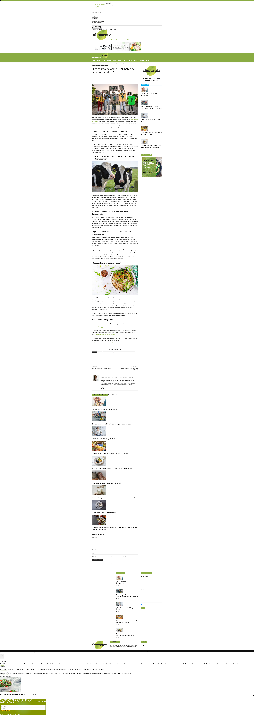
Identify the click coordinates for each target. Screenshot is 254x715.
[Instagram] (109, 2)
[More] (141, 360)
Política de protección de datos (156, 651)
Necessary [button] (2, 665)
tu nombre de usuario (96, 12)
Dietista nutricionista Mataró (98, 576)
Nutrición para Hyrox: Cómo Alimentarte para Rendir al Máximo (112, 424)
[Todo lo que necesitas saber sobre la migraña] (115, 475)
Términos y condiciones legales (143, 651)
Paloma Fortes (96, 74)
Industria (105, 65)
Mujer (114, 60)
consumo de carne (117, 352)
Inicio (93, 63)
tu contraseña (95, 16)
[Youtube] (113, 2)
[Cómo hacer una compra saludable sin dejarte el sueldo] (115, 446)
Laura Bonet (2, 695)
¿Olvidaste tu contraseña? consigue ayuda (101, 19)
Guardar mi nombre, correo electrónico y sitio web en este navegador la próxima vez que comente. (114, 556)
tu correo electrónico (96, 26)
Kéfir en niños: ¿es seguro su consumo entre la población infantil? (113, 498)
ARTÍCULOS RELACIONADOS (100, 394)
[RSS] (111, 2)
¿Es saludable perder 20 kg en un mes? (104, 439)
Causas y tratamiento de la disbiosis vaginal (101, 368)
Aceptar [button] (37, 652)
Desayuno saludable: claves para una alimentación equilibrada (112, 468)
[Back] (116, 2)
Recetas (125, 60)
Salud (98, 60)
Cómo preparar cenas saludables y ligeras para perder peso (18, 694)
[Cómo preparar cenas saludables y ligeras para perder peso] (127, 684)
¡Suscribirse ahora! (5, 710)
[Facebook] (102, 388)
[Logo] (96, 58)
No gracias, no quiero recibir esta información (10, 714)
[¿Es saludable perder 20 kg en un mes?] (115, 431)
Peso (94, 60)
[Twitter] (112, 2)
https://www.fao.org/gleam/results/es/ (101, 327)
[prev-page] (92, 532)
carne (112, 352)
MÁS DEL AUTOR (112, 394)
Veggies (119, 60)
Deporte (109, 60)
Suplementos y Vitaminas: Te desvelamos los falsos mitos (128, 369)
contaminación (125, 352)
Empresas (148, 60)
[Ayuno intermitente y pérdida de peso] (115, 505)
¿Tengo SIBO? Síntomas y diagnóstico (104, 409)
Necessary (3, 666)
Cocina (136, 60)
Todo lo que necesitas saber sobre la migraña (107, 483)
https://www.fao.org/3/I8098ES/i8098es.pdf (103, 342)
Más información (42, 652)
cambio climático (106, 352)
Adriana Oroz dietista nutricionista (99, 574)
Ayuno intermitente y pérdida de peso (104, 513)
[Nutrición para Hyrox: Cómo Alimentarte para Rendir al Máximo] (115, 416)
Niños (103, 60)
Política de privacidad (150, 605)
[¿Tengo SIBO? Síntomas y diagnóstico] (115, 401)
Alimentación (101, 63)
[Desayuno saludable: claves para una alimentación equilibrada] (115, 461)
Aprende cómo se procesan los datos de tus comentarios (123, 562)
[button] (160, 54)
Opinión (142, 60)
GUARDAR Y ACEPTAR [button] (5, 674)
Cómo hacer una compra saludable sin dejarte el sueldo (110, 453)
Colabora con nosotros (100, 4)
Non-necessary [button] (3, 670)
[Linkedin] (110, 2)
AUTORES (97, 3)
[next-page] (93, 532)
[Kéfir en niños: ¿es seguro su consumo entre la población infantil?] (115, 490)
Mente (130, 60)
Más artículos (144, 153)
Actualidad (100, 352)
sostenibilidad (132, 352)
